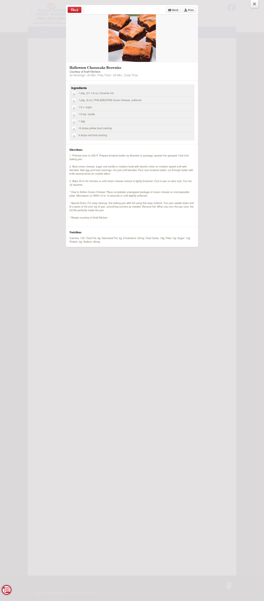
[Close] (254, 4)
